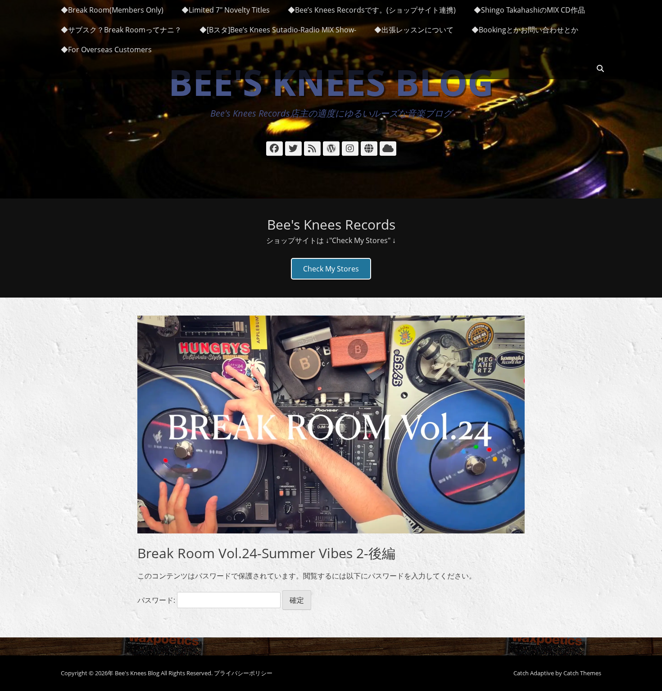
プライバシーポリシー (243, 673)
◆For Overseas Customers (106, 49)
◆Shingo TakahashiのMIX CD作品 (529, 10)
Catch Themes (582, 673)
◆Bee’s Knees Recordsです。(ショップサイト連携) (372, 10)
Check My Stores (331, 269)
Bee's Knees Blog (331, 81)
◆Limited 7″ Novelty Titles (225, 10)
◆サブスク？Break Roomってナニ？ (121, 30)
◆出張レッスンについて (413, 30)
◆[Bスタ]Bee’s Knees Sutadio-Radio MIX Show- (278, 30)
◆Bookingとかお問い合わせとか (525, 30)
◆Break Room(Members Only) (112, 10)
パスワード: (157, 600)
